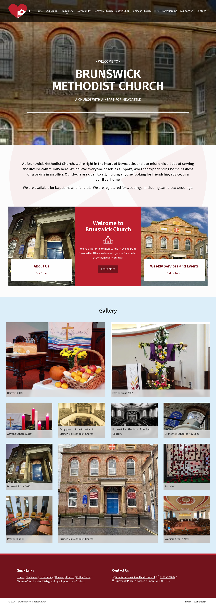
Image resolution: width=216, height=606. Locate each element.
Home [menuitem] (39, 11)
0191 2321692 (167, 577)
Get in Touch (174, 273)
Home (20, 577)
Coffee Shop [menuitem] (123, 11)
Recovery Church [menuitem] (103, 11)
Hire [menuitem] (156, 11)
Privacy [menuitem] (187, 601)
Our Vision (31, 577)
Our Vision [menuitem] (52, 11)
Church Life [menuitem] (67, 11)
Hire (38, 581)
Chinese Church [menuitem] (142, 11)
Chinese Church (25, 581)
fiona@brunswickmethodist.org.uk (135, 577)
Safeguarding (51, 581)
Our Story (42, 273)
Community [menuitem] (83, 11)
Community (46, 577)
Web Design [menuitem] (200, 601)
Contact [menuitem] (201, 11)
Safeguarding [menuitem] (169, 11)
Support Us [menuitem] (186, 11)
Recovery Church (64, 577)
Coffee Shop (83, 577)
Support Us (67, 581)
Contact (80, 581)
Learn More (108, 269)
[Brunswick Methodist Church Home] (17, 11)
